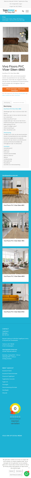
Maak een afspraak (8, 1)
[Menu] (26, 11)
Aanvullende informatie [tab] (18, 102)
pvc (11, 95)
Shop (4, 17)
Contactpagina (10, 346)
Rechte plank (22, 93)
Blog (26, 1)
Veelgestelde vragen (17, 3)
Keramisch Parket (7, 370)
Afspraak (4, 393)
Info (11, 3)
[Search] (22, 11)
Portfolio (16, 1)
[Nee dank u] (29, 468)
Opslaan (11, 471)
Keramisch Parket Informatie (9, 373)
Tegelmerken (21, 1)
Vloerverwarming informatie (9, 387)
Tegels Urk (5, 382)
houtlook (7, 95)
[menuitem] (9, 1)
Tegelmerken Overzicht (8, 379)
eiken (3, 95)
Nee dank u (19, 471)
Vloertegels (5, 384)
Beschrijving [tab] (7, 102)
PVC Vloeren (16, 93)
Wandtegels (5, 390)
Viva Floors (17, 95)
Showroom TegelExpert (8, 376)
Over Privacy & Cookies (15, 474)
